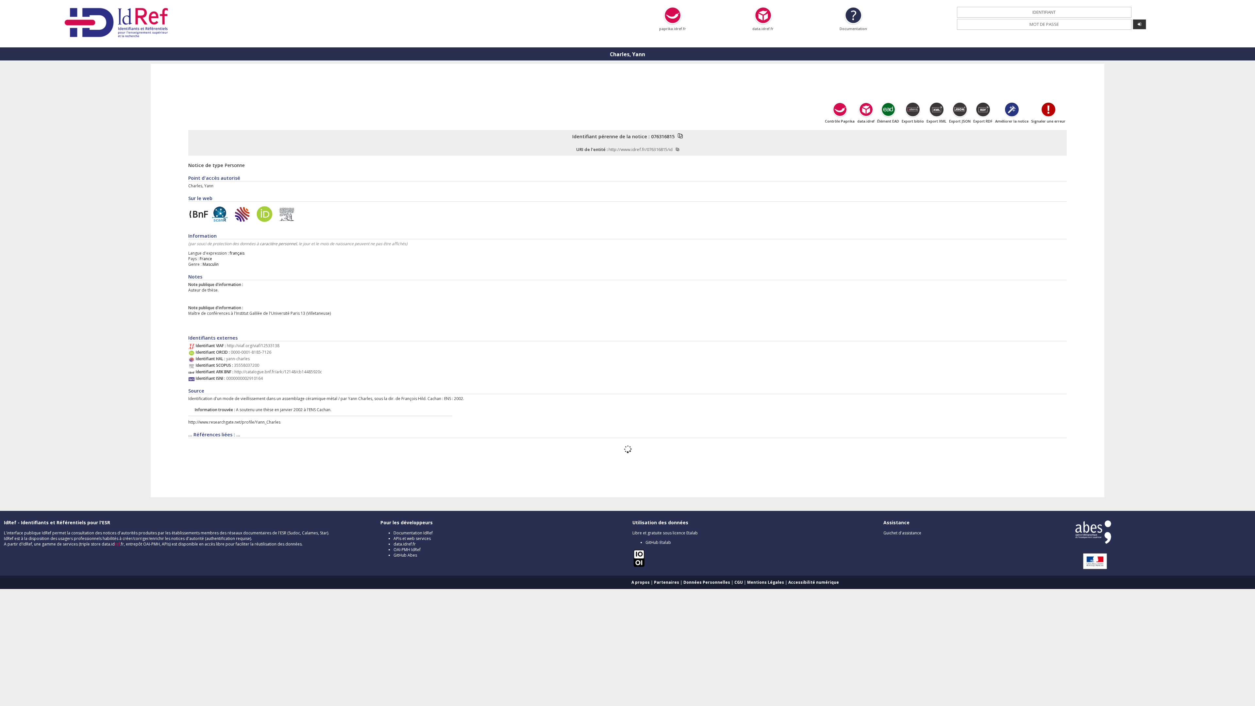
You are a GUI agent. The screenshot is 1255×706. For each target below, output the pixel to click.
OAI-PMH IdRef (407, 549)
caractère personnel (278, 243)
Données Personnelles (706, 582)
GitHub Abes (405, 555)
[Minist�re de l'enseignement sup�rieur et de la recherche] (1091, 569)
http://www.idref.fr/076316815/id (641, 149)
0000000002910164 (244, 378)
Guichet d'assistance (902, 533)
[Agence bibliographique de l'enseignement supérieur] (1093, 542)
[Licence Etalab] (638, 566)
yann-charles (238, 358)
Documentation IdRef (413, 533)
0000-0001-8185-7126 (251, 352)
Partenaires (666, 582)
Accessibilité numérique (813, 582)
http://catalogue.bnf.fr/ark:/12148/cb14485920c (278, 372)
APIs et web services (412, 538)
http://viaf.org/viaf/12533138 (253, 345)
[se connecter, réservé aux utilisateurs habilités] (1139, 24)
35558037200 (246, 365)
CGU (738, 582)
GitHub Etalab (658, 542)
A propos (640, 582)
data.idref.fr (404, 544)
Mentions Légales (765, 582)
